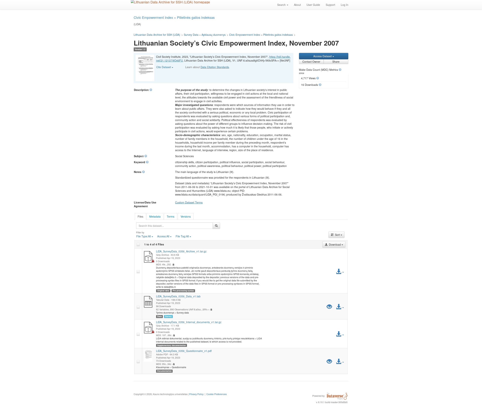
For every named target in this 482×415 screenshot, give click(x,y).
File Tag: (182, 236)
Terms (170, 216)
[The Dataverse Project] (337, 395)
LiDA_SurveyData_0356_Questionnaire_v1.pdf (184, 351)
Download (335, 244)
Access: (163, 236)
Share (335, 61)
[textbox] (174, 225)
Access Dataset (323, 56)
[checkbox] (138, 244)
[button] (340, 69)
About (297, 5)
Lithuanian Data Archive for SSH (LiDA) (157, 35)
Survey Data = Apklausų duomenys (205, 35)
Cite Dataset (164, 67)
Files (140, 216)
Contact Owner (311, 61)
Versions (186, 216)
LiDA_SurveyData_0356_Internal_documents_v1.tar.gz (188, 322)
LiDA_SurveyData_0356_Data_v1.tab (178, 296)
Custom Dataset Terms (189, 202)
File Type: (143, 236)
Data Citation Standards (215, 67)
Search (281, 5)
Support (330, 5)
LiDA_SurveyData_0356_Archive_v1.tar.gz (181, 251)
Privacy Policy (196, 394)
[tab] (140, 216)
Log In (344, 5)
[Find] (216, 225)
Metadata (155, 216)
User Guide (313, 5)
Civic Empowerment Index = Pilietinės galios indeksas (261, 35)
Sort (337, 235)
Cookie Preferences (216, 394)
